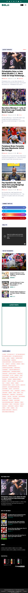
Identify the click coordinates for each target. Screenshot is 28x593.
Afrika (3, 358)
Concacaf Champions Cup (14, 369)
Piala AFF (9, 396)
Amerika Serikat (19, 358)
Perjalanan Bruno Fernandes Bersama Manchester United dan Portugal (13, 148)
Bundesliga (4, 365)
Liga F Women (4, 388)
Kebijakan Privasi (11, 591)
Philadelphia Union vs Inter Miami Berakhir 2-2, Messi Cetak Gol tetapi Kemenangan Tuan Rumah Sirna (13, 498)
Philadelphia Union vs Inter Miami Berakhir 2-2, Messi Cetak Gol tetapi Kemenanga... (14, 73)
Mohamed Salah (5, 394)
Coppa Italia (19, 373)
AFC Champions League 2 (17, 356)
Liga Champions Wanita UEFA (13, 386)
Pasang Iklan (18, 591)
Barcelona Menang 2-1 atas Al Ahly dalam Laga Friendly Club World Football (14, 110)
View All (24, 49)
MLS (22, 392)
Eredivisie (16, 375)
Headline (9, 379)
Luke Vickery (4, 392)
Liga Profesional (5, 390)
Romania (11, 400)
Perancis (4, 396)
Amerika (12, 358)
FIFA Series (4, 379)
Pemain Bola (12, 394)
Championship (17, 367)
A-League (4, 354)
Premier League (16, 398)
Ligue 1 (12, 390)
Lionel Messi (17, 390)
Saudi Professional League (7, 402)
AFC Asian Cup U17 (11, 354)
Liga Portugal (16, 388)
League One (4, 386)
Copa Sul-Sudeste (12, 373)
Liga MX (10, 388)
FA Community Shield (14, 377)
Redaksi (25, 591)
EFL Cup (11, 375)
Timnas (20, 115)
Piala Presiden (22, 396)
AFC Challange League (20, 354)
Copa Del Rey (4, 373)
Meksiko (10, 392)
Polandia (4, 398)
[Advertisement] (14, 26)
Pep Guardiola (19, 394)
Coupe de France (5, 375)
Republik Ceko (5, 400)
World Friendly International (8, 411)
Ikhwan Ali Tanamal (17, 379)
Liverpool (23, 390)
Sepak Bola (21, 78)
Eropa (21, 375)
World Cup (15, 409)
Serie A (21, 402)
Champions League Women (7, 367)
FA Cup (20, 377)
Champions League (12, 365)
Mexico (18, 392)
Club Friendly (5, 369)
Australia (4, 549)
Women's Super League (6, 409)
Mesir (14, 392)
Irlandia (14, 381)
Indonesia (4, 381)
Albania (8, 358)
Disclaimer (3, 591)
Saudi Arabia (16, 400)
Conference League (6, 371)
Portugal (10, 398)
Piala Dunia (15, 396)
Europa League (5, 377)
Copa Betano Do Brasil (15, 371)
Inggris (9, 381)
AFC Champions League (6, 356)
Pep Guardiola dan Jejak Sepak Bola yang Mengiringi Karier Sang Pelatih (13, 185)
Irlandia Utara (20, 381)
